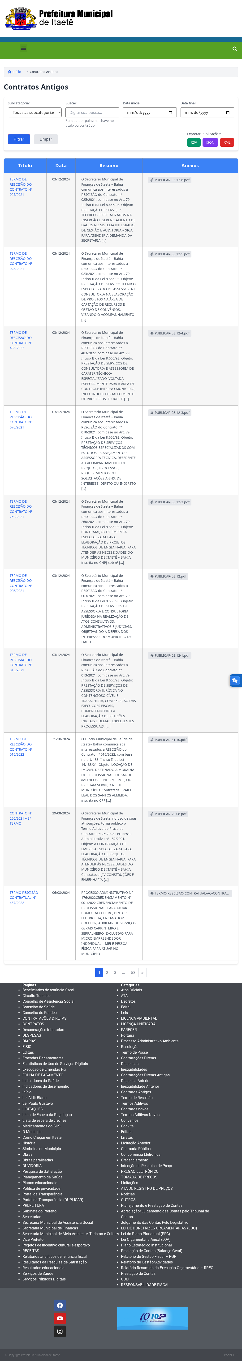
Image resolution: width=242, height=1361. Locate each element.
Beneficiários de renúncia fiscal (48, 990)
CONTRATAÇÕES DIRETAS (44, 1018)
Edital (125, 1007)
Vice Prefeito (32, 1239)
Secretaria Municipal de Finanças (50, 1228)
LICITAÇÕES (32, 1109)
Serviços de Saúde (37, 1273)
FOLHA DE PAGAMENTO (42, 1075)
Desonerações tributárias (43, 1029)
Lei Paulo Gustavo (37, 1103)
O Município (32, 1132)
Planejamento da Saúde (42, 1177)
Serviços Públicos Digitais (44, 1279)
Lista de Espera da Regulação (47, 1115)
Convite (127, 1126)
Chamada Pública (136, 1149)
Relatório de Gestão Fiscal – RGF (148, 1256)
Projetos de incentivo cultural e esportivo (56, 1245)
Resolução (129, 1046)
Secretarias (31, 1217)
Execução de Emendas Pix (44, 1069)
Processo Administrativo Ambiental (150, 1041)
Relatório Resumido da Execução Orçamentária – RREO (167, 1268)
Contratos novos (134, 1109)
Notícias (128, 1194)
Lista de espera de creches (44, 1120)
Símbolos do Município (41, 1149)
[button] (23, 48)
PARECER (129, 1029)
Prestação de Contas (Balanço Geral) (151, 1251)
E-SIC (26, 1046)
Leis (124, 1012)
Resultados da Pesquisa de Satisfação (54, 1262)
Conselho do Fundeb (39, 1012)
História (28, 1143)
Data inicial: (132, 103)
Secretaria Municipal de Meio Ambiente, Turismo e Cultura (70, 1234)
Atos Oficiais (131, 990)
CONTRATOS (33, 1024)
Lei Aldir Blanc (34, 1098)
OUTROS (128, 1200)
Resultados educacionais (43, 1268)
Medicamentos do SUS (41, 1126)
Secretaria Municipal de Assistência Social (57, 1222)
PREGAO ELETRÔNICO (140, 1171)
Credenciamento (134, 1160)
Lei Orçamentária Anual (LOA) (146, 1239)
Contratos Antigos (44, 71)
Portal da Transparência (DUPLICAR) (52, 1200)
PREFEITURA (33, 1205)
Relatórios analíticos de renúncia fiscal (54, 1256)
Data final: (189, 103)
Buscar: (71, 103)
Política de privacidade (41, 1188)
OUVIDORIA (32, 1166)
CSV (194, 142)
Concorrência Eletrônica (140, 1154)
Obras (27, 1154)
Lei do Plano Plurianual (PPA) (145, 1234)
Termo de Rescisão (137, 1098)
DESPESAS (31, 1035)
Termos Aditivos (134, 1103)
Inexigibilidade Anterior (140, 1086)
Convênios (129, 1120)
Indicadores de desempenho (45, 1086)
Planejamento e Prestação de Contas (151, 1205)
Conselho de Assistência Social (48, 1001)
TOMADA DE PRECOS (139, 1177)
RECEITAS (30, 1251)
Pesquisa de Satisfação (42, 1171)
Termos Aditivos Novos (140, 1115)
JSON (210, 142)
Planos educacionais (39, 1183)
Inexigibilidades (134, 1069)
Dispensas (129, 1063)
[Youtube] (60, 1318)
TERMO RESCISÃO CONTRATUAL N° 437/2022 (24, 897)
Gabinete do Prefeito (39, 1211)
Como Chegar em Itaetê (41, 1137)
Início (16, 71)
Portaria (127, 1035)
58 (133, 972)
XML (227, 142)
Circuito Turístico (36, 995)
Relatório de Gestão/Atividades (147, 1262)
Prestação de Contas (138, 1273)
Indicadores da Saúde (40, 1081)
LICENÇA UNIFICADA (138, 1024)
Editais (28, 1052)
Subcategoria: (19, 103)
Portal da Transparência (42, 1194)
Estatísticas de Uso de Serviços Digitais (55, 1063)
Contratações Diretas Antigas (145, 1075)
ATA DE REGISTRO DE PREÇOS (147, 1188)
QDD (125, 1279)
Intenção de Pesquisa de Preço (146, 1166)
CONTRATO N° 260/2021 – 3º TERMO (21, 818)
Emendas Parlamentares (42, 1058)
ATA (124, 995)
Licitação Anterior (135, 1143)
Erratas (127, 1137)
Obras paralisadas (37, 1160)
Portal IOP (230, 1355)
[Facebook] (60, 1305)
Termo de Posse (134, 1052)
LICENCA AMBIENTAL (139, 1018)
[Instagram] (60, 1331)
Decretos (128, 1001)
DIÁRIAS (29, 1041)
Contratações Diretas (138, 1058)
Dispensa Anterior (136, 1081)
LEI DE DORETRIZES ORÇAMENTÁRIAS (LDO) (159, 1228)
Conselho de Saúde (38, 1007)
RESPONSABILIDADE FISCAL (145, 1285)
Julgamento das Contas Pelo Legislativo (154, 1222)
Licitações (129, 1183)
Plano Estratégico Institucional (146, 1245)
